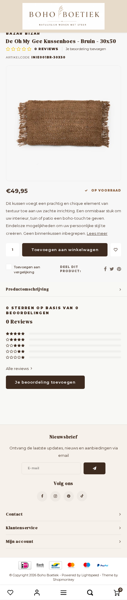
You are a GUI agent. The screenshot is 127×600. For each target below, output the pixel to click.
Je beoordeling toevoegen (86, 49)
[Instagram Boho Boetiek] (55, 496)
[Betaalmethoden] (24, 564)
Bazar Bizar (23, 33)
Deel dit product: (70, 269)
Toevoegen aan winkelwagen (64, 249)
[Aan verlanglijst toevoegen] (115, 249)
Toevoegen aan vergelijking (27, 269)
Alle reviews (17, 368)
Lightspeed (90, 575)
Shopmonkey (63, 579)
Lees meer (97, 233)
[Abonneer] (95, 468)
